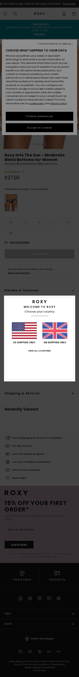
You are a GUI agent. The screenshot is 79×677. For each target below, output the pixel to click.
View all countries (39, 350)
